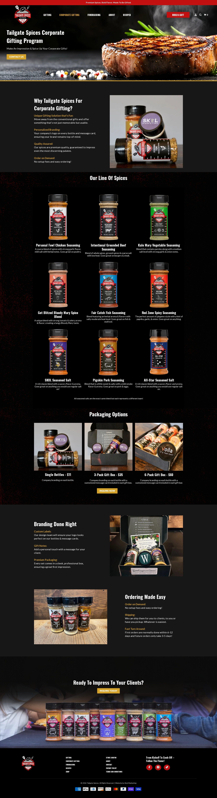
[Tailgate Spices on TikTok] (167, 768)
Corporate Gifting (69, 14)
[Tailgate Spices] (23, 15)
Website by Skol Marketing (125, 783)
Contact (109, 764)
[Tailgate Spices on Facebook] (149, 768)
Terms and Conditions (114, 771)
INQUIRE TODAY (108, 690)
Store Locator (111, 757)
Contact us (16, 56)
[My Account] (196, 14)
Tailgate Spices (93, 783)
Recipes (127, 14)
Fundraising (94, 14)
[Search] (201, 14)
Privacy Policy (111, 768)
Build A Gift (178, 14)
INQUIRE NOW (107, 490)
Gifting (47, 14)
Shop (67, 771)
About (112, 14)
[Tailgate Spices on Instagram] (158, 768)
